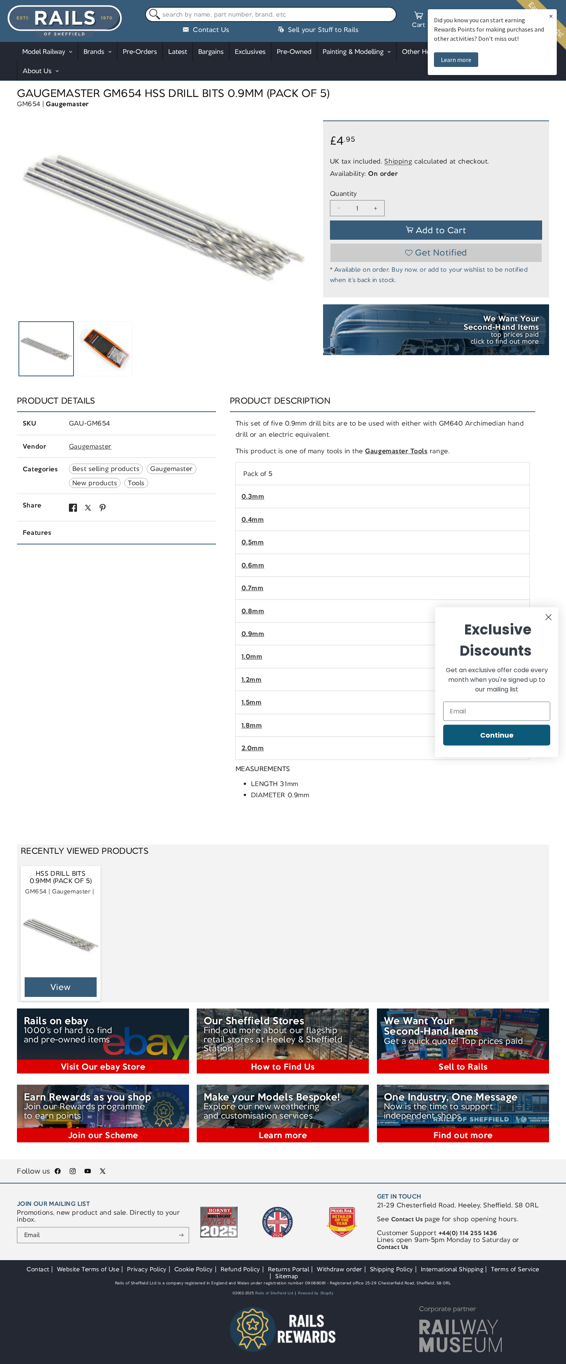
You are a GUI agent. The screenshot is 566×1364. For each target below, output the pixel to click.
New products (94, 483)
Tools (136, 483)
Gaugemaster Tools (396, 451)
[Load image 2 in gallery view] (104, 348)
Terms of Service (515, 1269)
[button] (418, 20)
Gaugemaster (67, 104)
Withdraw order (339, 1269)
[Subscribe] (181, 1235)
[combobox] (271, 14)
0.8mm (253, 611)
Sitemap (286, 1276)
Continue (497, 735)
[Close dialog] (548, 617)
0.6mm (253, 565)
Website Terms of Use (88, 1269)
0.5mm (252, 542)
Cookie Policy (193, 1269)
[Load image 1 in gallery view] (46, 348)
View (60, 987)
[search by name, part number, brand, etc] (153, 14)
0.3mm (253, 496)
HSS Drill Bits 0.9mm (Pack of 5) (61, 877)
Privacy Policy (146, 1269)
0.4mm (252, 519)
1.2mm (251, 679)
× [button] (551, 16)
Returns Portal (288, 1269)
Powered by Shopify (316, 1293)
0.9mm (253, 633)
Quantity (343, 193)
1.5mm (251, 702)
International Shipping (452, 1269)
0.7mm (252, 588)
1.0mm (252, 656)
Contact (38, 1269)
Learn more (456, 59)
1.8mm (251, 725)
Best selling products (105, 468)
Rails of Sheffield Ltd (274, 1293)
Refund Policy (240, 1269)
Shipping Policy (391, 1269)
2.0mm (252, 748)
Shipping (398, 161)
